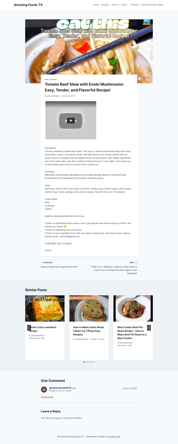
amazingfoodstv (53, 96)
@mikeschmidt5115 (60, 388)
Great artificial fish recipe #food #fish (59, 265)
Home (96, 5)
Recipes (105, 5)
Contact (135, 5)
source (48, 250)
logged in (58, 418)
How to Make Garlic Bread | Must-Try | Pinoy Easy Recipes (88, 331)
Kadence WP (114, 436)
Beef (47, 79)
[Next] (149, 328)
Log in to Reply (130, 388)
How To (115, 5)
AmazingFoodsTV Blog (152, 5)
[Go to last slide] (29, 328)
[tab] (84, 362)
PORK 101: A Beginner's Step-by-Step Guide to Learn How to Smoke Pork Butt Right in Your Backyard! (114, 268)
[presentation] (45, 308)
